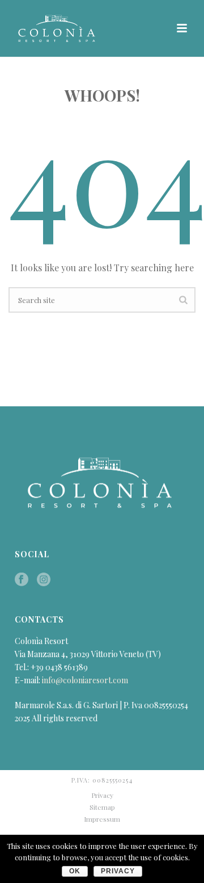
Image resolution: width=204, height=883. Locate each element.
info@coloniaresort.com (85, 680)
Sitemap (102, 806)
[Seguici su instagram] (43, 580)
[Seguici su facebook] (21, 580)
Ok (74, 871)
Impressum (102, 818)
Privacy (102, 795)
